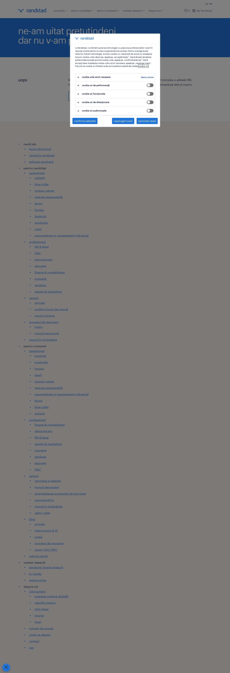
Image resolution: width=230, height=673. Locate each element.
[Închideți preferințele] (6, 667)
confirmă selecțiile (85, 120)
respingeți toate (123, 120)
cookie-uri (143, 66)
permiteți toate (147, 120)
